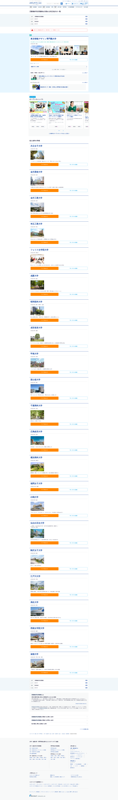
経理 (85, 764)
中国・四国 (38, 759)
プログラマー (79, 755)
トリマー (76, 765)
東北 (34, 757)
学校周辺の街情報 (33, 776)
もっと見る (84, 72)
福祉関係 (67, 733)
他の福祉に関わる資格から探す (39, 723)
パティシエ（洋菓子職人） (75, 758)
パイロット (72, 755)
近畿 (33, 759)
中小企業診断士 (79, 764)
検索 (62, 3)
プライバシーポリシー (45, 791)
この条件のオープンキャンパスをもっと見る (58, 133)
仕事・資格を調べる (74, 748)
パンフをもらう (44, 59)
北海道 (31, 757)
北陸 (30, 759)
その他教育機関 (71, 7)
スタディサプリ (47, 784)
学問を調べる (72, 760)
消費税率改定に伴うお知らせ (76, 776)
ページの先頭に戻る (84, 729)
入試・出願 (85, 7)
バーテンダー (79, 756)
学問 (52, 7)
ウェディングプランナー (75, 751)
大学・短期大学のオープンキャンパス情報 (38, 749)
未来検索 (34, 7)
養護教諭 (82, 765)
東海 (45, 757)
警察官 (71, 764)
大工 (71, 765)
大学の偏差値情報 (33, 753)
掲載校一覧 (52, 775)
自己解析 (39, 7)
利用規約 (38, 791)
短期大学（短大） (58, 733)
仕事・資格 (48, 7)
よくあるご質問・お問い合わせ (83, 1)
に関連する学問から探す (42, 720)
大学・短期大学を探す (34, 748)
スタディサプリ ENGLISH (56, 784)
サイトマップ (74, 1)
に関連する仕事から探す (42, 716)
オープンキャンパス (79, 7)
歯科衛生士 (72, 756)
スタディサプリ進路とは (66, 1)
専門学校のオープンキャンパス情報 (57, 749)
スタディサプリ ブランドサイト (36, 784)
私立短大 (63, 733)
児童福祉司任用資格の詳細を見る (81, 703)
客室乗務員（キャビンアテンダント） (77, 753)
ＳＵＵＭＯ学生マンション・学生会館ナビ (69, 786)
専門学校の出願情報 (54, 751)
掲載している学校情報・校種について (57, 776)
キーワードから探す (75, 775)
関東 (37, 757)
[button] (63, 130)
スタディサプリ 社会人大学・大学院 (70, 784)
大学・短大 (59, 7)
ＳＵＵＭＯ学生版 (56, 786)
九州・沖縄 (44, 759)
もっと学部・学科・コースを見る (58, 69)
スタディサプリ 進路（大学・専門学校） (36, 733)
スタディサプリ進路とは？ (35, 775)
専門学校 (64, 7)
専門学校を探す (54, 748)
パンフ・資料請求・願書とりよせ (57, 791)
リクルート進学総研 (48, 786)
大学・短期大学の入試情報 (35, 751)
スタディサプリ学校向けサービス (36, 786)
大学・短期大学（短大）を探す (49, 733)
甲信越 (41, 757)
